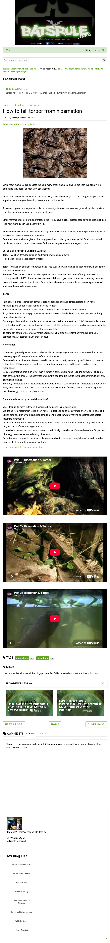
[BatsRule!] (55, 44)
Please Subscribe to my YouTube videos (21, 68)
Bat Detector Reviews (22, 874)
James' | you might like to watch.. (71, 68)
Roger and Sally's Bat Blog (21, 912)
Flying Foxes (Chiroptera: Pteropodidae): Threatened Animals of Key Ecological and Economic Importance (80, 705)
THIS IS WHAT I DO (16, 88)
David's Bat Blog (21, 892)
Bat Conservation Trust (21, 864)
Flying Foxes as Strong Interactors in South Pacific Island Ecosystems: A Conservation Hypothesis (28, 706)
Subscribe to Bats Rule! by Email (19, 124)
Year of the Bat (22, 930)
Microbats (34, 105)
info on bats (19, 105)
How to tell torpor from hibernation (26, 447)
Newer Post (13, 724)
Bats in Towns (21, 883)
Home (5, 105)
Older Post (96, 724)
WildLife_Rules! (21, 921)
